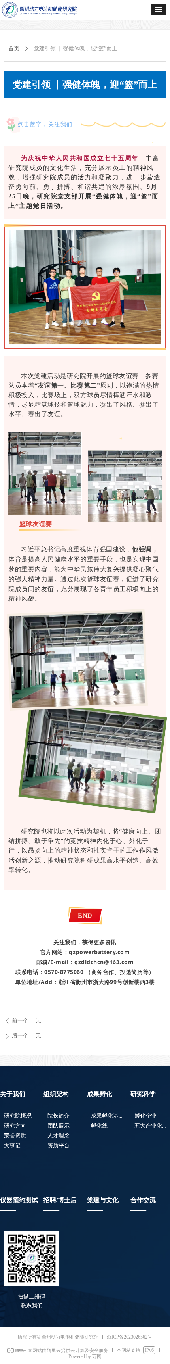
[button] (158, 9)
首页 (13, 49)
